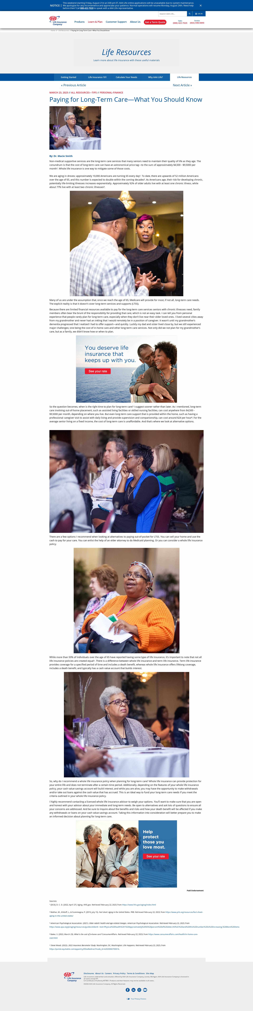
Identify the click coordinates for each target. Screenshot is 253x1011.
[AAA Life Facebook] (128, 991)
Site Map (150, 973)
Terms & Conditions (136, 973)
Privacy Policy (119, 973)
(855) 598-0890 (197, 22)
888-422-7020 (86, 8)
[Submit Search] (189, 13)
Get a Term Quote (155, 22)
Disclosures (89, 973)
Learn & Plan (95, 21)
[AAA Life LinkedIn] (134, 991)
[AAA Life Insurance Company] (58, 21)
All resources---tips (84, 92)
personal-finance (111, 92)
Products (79, 21)
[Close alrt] (200, 5)
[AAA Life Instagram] (139, 991)
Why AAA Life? (155, 77)
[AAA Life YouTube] (145, 991)
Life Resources (63, 30)
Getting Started (68, 77)
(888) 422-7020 (180, 23)
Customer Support (116, 21)
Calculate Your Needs (126, 77)
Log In (200, 14)
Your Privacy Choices (138, 999)
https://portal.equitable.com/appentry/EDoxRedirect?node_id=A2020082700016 (84, 949)
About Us (135, 21)
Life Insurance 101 (97, 77)
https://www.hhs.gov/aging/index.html (139, 904)
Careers (108, 973)
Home (53, 30)
